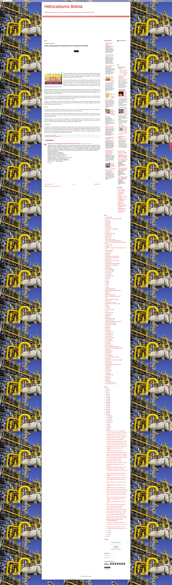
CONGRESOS (108, 250)
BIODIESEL (107, 234)
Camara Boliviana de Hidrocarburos (122, 209)
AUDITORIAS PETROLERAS (111, 229)
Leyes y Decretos (108, 309)
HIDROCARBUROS (109, 288)
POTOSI (107, 342)
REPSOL (107, 354)
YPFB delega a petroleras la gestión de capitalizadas (116, 436)
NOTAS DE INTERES (109, 324)
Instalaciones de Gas (109, 302)
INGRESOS (107, 300)
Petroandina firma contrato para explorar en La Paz (116, 517)
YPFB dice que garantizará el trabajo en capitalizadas (116, 455)
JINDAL (106, 306)
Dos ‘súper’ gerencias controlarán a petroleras (115, 514)
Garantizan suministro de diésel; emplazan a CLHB (116, 441)
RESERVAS (107, 355)
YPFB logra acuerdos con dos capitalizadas (114, 439)
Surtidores (107, 365)
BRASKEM (107, 236)
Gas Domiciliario (108, 269)
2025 (107, 388)
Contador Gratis (107, 569)
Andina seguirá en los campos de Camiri (114, 507)
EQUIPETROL (121, 193)
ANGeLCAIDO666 (121, 190)
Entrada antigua (97, 184)
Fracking (107, 266)
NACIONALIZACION (85, 16)
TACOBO (107, 367)
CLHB (106, 246)
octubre (108, 419)
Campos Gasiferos (52, 136)
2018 (107, 397)
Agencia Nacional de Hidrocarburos (112, 218)
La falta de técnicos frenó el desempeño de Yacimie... (116, 442)
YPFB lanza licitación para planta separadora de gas (116, 516)
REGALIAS (107, 352)
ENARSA (107, 259)
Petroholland (107, 336)
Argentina (107, 223)
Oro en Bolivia (121, 125)
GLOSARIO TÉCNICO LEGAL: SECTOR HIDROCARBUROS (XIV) (114, 520)
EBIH (106, 254)
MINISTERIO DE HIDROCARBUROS (112, 321)
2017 (107, 399)
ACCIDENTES (108, 217)
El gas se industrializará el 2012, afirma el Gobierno (116, 511)
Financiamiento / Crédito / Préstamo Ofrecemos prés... (123, 160)
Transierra (107, 373)
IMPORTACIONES (109, 294)
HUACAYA (107, 291)
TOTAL (106, 371)
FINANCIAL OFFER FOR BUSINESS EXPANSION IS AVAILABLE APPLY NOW (63, 143)
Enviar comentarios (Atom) (55, 186)
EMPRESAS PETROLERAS (111, 257)
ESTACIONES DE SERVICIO (111, 260)
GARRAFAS (107, 268)
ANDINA (107, 221)
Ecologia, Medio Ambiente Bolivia (122, 90)
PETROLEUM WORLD (122, 196)
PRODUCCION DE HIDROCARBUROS (113, 348)
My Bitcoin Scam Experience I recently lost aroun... (122, 152)
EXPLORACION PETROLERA (111, 263)
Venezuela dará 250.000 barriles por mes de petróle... (116, 477)
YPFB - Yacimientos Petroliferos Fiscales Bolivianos (122, 205)
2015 (107, 402)
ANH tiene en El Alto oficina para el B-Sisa (109, 127)
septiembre (109, 421)
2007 (107, 536)
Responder (50, 162)
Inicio (73, 184)
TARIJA (106, 368)
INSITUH (120, 195)
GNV (106, 282)
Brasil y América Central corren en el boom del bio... (116, 489)
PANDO (106, 328)
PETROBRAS (108, 334)
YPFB (93, 16)
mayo (108, 427)
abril (108, 429)
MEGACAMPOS (108, 319)
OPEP (106, 325)
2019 (107, 395)
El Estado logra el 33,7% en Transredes (114, 460)
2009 (107, 412)
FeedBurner (118, 549)
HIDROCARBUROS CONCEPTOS (112, 290)
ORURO (107, 327)
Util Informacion (121, 192)
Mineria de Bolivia (122, 107)
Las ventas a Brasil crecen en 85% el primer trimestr (116, 432)
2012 (107, 407)
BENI (106, 232)
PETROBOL (107, 333)
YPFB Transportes (109, 382)
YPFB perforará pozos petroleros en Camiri (109, 55)
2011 (107, 409)
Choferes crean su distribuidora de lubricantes (115, 522)
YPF (106, 379)
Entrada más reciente (49, 184)
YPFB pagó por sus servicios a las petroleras (115, 468)
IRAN (106, 305)
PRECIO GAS (108, 345)
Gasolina (107, 274)
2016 (107, 400)
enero (108, 534)
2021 (107, 392)
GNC (106, 280)
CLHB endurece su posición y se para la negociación (116, 446)
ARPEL (106, 224)
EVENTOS (107, 262)
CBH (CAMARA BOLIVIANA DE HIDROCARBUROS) (115, 242)
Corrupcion (107, 251)
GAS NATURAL (76, 16)
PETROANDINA (108, 331)
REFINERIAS (108, 351)
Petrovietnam (108, 339)
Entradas (108, 555)
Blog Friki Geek (121, 189)
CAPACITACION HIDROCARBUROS (112, 240)
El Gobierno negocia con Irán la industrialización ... (116, 487)
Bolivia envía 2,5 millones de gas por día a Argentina (116, 454)
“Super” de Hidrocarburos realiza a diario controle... (116, 512)
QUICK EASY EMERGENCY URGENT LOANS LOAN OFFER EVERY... (123, 156)
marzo (108, 530)
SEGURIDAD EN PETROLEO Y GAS (112, 360)
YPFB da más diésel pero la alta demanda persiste (116, 452)
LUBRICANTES (108, 312)
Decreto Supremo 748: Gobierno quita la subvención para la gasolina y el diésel (109, 152)
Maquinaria (107, 314)
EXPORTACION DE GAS (65, 16)
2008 (107, 414)
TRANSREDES (121, 200)
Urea (106, 376)
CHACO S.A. (58, 136)
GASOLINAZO (108, 275)
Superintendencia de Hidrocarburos (122, 211)
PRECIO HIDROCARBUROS (111, 346)
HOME (44, 16)
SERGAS (107, 361)
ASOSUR (107, 227)
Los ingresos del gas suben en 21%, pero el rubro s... (116, 444)
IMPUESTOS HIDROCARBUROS (112, 296)
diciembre (109, 415)
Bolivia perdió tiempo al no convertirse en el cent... (116, 434)
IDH (106, 293)
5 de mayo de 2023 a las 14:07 (86, 143)
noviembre (109, 417)
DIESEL (56, 16)
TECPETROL (108, 370)
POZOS (106, 343)
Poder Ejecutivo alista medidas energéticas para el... (116, 467)
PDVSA (106, 330)
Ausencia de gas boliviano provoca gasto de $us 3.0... (117, 528)
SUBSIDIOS (107, 362)
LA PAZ (106, 308)
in (105, 297)
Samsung (107, 358)
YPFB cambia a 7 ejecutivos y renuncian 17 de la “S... (117, 462)
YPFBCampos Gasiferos (110, 383)
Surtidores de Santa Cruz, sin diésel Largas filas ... (116, 437)
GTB (106, 284)
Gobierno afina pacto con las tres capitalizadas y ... (116, 431)
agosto (108, 422)
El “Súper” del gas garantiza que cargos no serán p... (116, 457)
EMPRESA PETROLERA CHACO (122, 199)
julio (108, 424)
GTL (106, 285)
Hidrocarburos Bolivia (63, 6)
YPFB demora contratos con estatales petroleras (115, 504)
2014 (107, 404)
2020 (107, 394)
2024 (107, 390)
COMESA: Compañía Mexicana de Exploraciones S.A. (116, 247)
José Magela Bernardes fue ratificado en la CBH (115, 526)
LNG (106, 311)
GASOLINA (50, 16)
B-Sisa (106, 230)
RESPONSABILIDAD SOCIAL (111, 357)
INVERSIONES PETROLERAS (111, 303)
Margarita (107, 315)
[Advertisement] (84, 28)
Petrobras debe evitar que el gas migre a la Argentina (116, 509)
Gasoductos (107, 272)
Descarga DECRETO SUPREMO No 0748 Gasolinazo (109, 138)
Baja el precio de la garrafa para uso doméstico (109, 43)
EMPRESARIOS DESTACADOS (111, 256)
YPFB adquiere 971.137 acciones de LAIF (114, 450)
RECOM (107, 349)
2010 (107, 411)
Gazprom (107, 277)
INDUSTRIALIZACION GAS (110, 299)
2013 (107, 405)
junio (108, 426)
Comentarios (108, 557)
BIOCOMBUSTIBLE (109, 233)
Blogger (90, 576)
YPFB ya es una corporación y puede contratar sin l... (116, 497)
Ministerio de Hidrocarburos (120, 203)
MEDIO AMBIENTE (109, 318)
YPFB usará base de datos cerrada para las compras (116, 490)
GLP (106, 278)
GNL (106, 281)
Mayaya (106, 317)
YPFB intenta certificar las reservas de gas (114, 506)
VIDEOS (107, 377)
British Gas (107, 237)
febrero (108, 532)
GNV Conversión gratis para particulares (109, 66)
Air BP (106, 220)
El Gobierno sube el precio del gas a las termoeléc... (116, 492)
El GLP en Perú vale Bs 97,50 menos (113, 459)
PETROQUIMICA (108, 337)
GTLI (106, 287)
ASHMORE (107, 226)
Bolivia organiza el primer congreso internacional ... (116, 473)
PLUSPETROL (108, 340)
